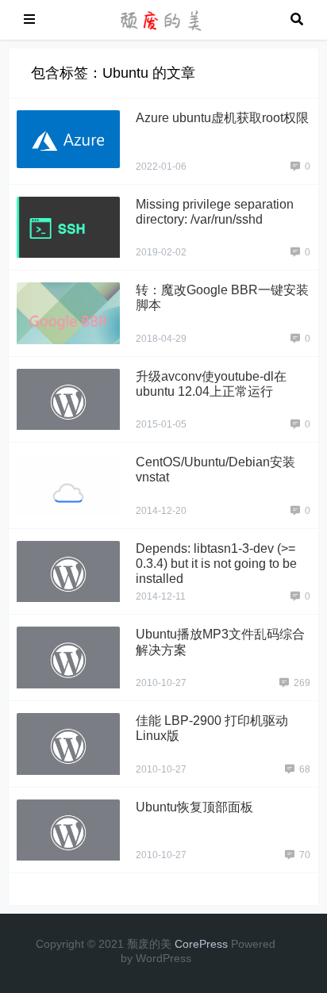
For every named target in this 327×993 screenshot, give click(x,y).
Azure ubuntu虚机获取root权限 (222, 118)
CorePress (201, 943)
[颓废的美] (162, 18)
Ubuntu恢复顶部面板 (194, 807)
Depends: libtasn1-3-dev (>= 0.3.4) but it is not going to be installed (216, 563)
